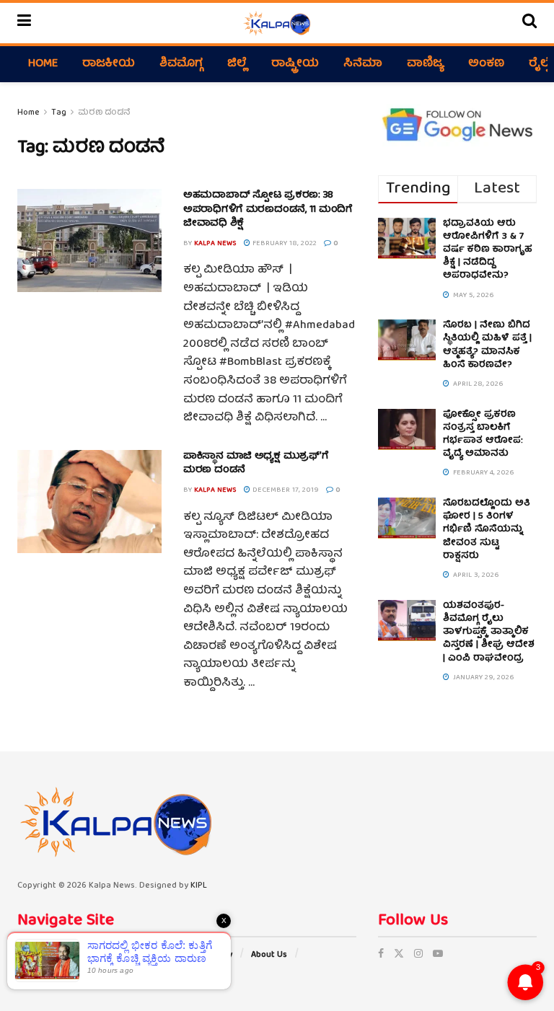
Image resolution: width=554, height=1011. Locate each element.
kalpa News (215, 243)
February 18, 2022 (283, 243)
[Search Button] (529, 23)
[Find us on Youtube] (438, 955)
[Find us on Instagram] (418, 955)
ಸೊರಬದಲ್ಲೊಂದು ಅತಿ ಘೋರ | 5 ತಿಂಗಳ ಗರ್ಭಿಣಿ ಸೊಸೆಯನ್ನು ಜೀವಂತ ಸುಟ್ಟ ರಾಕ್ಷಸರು (486, 530)
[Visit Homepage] (276, 23)
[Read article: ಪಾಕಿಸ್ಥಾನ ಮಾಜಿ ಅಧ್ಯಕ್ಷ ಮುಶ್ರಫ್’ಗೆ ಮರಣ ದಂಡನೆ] (89, 501)
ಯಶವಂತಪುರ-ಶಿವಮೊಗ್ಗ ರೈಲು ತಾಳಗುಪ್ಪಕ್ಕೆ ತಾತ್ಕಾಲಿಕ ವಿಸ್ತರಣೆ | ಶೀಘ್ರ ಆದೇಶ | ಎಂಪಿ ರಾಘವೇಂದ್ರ (489, 632)
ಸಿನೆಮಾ (362, 64)
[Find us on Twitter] (399, 955)
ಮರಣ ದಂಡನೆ (104, 112)
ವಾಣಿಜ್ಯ (425, 64)
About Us (269, 955)
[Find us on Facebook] (381, 955)
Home (43, 64)
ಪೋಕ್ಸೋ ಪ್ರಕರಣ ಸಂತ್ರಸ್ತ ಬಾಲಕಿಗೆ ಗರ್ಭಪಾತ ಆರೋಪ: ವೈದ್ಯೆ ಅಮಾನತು (483, 435)
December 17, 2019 (284, 490)
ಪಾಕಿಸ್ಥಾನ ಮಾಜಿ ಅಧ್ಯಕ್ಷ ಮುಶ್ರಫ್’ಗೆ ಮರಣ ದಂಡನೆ (255, 464)
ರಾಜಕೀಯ (108, 64)
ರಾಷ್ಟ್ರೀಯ (295, 64)
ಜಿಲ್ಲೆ (237, 64)
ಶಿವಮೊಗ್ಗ (181, 64)
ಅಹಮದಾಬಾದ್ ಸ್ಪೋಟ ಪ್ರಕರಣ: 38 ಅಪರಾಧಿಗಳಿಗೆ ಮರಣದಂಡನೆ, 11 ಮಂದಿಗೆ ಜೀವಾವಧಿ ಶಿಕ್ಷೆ (268, 209)
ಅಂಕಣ (486, 64)
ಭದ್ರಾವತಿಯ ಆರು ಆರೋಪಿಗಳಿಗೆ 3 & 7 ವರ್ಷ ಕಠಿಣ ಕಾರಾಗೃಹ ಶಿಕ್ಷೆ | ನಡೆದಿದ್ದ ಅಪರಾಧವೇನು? (487, 250)
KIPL (198, 885)
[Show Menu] (24, 23)
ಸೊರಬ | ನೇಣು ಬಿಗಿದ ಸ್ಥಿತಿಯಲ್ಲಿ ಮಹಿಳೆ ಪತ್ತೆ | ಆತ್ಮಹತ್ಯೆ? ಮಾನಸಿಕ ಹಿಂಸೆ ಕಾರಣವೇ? (487, 345)
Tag (58, 112)
